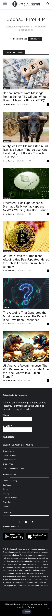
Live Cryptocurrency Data (13, 468)
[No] (48, 608)
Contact (6, 506)
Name (6, 415)
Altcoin (6, 308)
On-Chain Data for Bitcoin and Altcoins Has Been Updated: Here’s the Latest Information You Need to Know (26, 261)
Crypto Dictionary (10, 480)
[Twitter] (32, 521)
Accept (26, 611)
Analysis (7, 141)
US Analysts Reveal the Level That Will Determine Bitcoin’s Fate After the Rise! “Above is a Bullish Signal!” (26, 371)
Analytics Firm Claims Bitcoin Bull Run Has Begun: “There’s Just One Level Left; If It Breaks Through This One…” (26, 151)
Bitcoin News (8, 451)
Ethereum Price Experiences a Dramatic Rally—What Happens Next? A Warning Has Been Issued (25, 206)
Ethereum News (9, 455)
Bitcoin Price (8, 464)
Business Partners (10, 498)
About (5, 489)
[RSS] (19, 521)
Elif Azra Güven (9, 104)
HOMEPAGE (35, 39)
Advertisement (9, 502)
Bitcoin (6, 88)
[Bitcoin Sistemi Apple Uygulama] (37, 539)
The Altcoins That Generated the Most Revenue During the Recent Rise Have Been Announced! (24, 316)
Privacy (6, 493)
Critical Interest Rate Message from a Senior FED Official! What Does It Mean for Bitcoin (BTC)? (24, 96)
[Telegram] (26, 521)
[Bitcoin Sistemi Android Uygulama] (14, 539)
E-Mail (7, 425)
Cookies (25, 604)
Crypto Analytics (9, 459)
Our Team (7, 485)
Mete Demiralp (9, 161)
